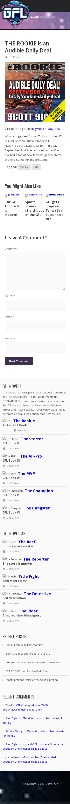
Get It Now (23, 430)
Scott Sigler (15, 57)
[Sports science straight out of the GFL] (34, 195)
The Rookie (24, 420)
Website (10, 338)
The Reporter (36, 559)
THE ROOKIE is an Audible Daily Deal (27, 671)
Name (10, 295)
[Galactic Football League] (28, 27)
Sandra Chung (13, 731)
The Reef (27, 541)
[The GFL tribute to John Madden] (14, 195)
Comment (11, 249)
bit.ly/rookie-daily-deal (45, 129)
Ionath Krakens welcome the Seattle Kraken (32, 680)
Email (9, 317)
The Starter (32, 438)
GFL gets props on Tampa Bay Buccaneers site (54, 210)
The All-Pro (31, 456)
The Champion (39, 490)
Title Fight (28, 576)
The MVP (26, 473)
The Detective (37, 593)
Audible (24, 167)
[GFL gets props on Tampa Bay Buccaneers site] (55, 195)
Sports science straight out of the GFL (34, 208)
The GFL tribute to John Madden (24, 645)
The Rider (28, 611)
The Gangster (37, 508)
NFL (36, 167)
